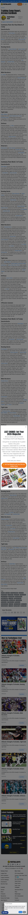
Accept (20, 912)
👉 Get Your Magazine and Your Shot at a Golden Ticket (14, 465)
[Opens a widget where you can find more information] (4, 912)
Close (24, 912)
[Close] (26, 903)
